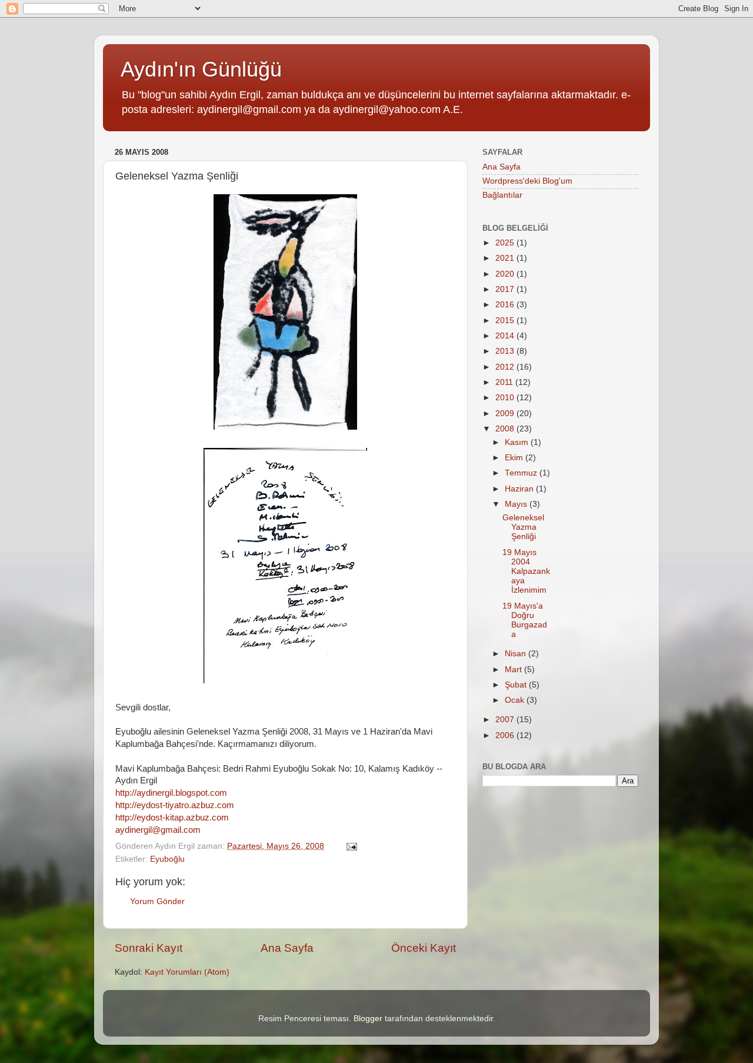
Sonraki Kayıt (148, 948)
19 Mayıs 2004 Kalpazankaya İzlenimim (526, 571)
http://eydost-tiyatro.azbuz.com (174, 805)
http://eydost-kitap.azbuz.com (172, 817)
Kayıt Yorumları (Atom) (187, 972)
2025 (506, 242)
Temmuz (522, 473)
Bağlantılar (502, 195)
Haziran (520, 488)
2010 (506, 397)
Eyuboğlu (167, 859)
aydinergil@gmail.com (158, 830)
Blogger (368, 1018)
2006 (506, 735)
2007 (506, 719)
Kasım (518, 442)
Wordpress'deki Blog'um (527, 181)
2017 (506, 289)
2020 (506, 274)
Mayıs (517, 504)
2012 (506, 367)
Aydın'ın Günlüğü (201, 69)
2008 (506, 428)
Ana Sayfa (287, 948)
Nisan (516, 653)
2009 (506, 413)
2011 (505, 382)
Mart (514, 669)
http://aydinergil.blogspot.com (171, 793)
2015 (506, 320)
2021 (506, 258)
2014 (506, 335)
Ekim (515, 457)
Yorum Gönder (157, 901)
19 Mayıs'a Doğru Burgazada (524, 620)
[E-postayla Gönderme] (350, 846)
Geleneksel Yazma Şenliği (523, 527)
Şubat (517, 684)
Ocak (516, 700)
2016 (506, 304)
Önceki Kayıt (423, 948)
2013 (506, 351)
